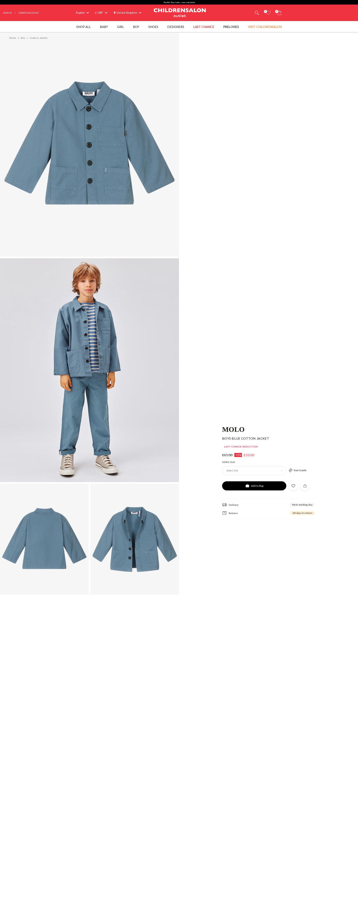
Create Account (28, 12)
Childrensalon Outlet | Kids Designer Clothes (180, 12)
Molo (233, 429)
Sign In (7, 12)
